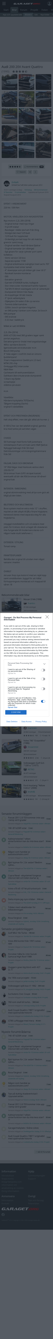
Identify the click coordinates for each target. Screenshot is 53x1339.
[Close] (48, 617)
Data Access (26, 721)
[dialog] (26, 669)
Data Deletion (11, 721)
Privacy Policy (41, 721)
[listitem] (26, 664)
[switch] (43, 670)
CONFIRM (16, 712)
